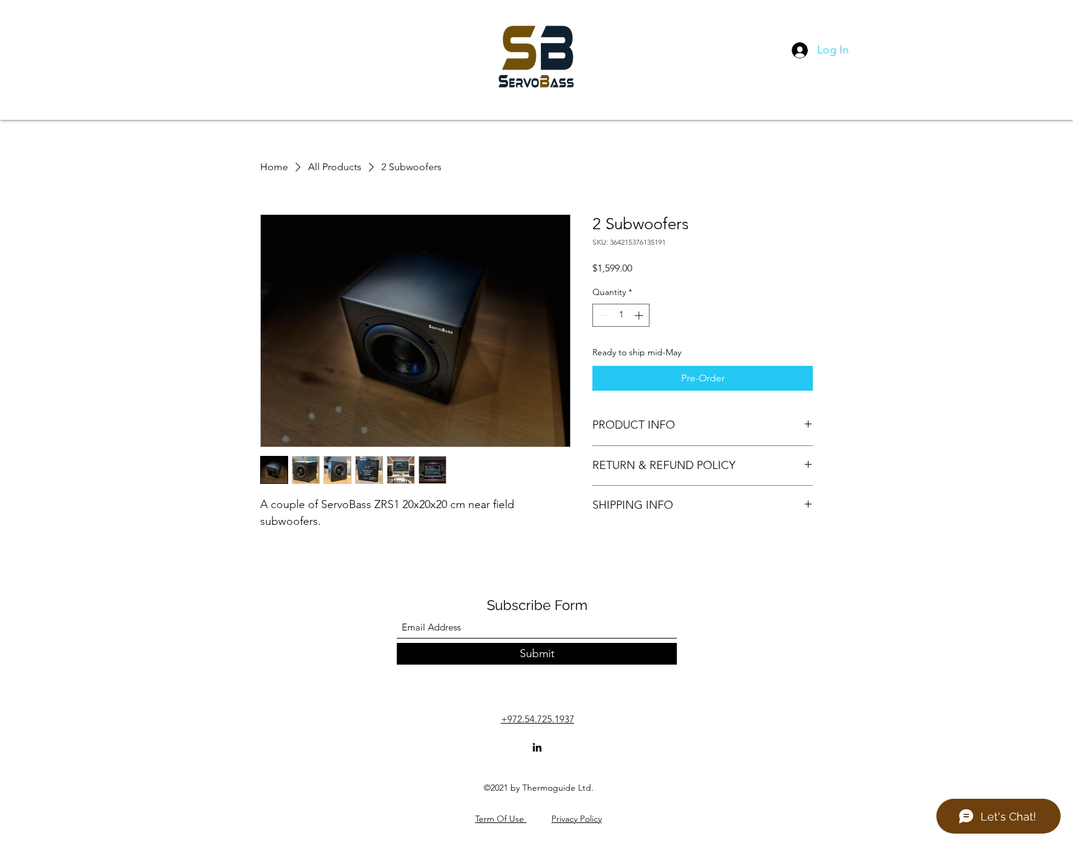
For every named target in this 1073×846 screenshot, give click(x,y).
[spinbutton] (621, 315)
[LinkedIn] (537, 747)
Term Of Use (501, 818)
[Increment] (640, 315)
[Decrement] (602, 315)
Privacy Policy (576, 818)
